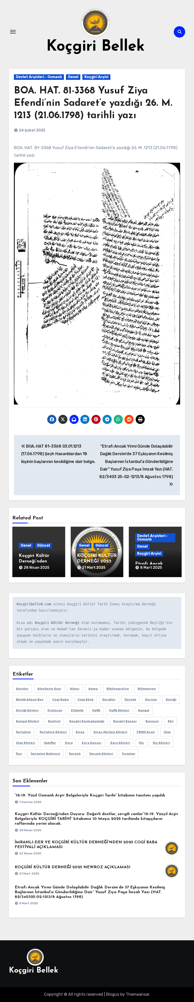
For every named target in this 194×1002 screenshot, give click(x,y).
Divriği (171, 699)
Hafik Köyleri (119, 710)
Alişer (75, 688)
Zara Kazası (91, 743)
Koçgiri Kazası (125, 721)
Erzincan (54, 710)
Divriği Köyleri (27, 710)
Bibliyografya (118, 688)
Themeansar (137, 994)
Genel (73, 77)
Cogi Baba (60, 699)
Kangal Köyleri (27, 721)
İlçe (19, 753)
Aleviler (22, 688)
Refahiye (23, 732)
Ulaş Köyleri (25, 743)
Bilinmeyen (147, 688)
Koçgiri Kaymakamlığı (86, 721)
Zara (69, 743)
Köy (171, 721)
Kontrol (54, 721)
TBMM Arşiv (145, 732)
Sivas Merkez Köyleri (110, 732)
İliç (141, 743)
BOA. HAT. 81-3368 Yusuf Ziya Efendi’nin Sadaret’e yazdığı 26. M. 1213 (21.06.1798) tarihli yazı (93, 103)
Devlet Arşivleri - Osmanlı (39, 77)
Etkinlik (77, 710)
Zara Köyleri (120, 743)
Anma (93, 688)
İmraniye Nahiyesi (45, 753)
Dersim (151, 699)
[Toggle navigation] (13, 32)
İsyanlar (128, 753)
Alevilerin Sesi (49, 688)
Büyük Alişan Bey (29, 699)
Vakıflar (50, 743)
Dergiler (109, 699)
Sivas (80, 732)
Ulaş (167, 732)
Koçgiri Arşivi (96, 77)
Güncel (43, 545)
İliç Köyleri (161, 743)
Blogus (112, 994)
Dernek (130, 699)
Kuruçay (152, 721)
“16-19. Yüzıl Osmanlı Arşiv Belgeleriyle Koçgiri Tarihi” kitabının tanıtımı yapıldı (90, 795)
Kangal (143, 710)
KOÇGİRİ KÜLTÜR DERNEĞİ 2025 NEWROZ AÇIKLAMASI (72, 867)
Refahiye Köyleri (53, 732)
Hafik (96, 710)
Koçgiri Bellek (95, 46)
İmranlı (75, 753)
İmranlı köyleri (101, 753)
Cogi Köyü (85, 699)
